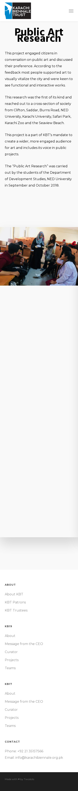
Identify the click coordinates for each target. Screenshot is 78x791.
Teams (10, 668)
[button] (71, 11)
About (10, 636)
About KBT (14, 594)
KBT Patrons (15, 602)
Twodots (29, 779)
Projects (12, 660)
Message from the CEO (24, 644)
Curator (11, 652)
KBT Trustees (16, 610)
